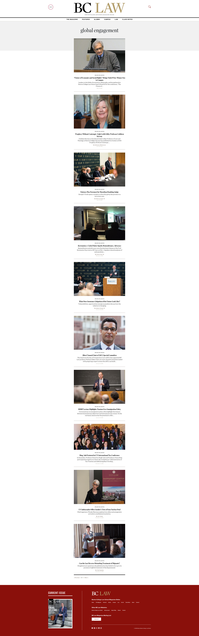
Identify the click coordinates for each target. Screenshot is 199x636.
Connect (137, 602)
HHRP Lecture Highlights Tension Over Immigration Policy (99, 409)
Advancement (107, 610)
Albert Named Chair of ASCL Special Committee (99, 355)
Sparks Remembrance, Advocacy (99, 246)
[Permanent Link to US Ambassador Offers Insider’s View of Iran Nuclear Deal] (99, 487)
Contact (124, 610)
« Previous (77, 577)
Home (93, 602)
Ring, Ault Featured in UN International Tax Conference (100, 455)
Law (116, 19)
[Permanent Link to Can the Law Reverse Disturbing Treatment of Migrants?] (99, 541)
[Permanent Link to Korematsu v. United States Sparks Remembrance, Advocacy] (99, 223)
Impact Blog (113, 610)
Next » (86, 577)
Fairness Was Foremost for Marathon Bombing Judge (99, 192)
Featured (86, 19)
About (133, 602)
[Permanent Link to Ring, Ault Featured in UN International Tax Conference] (99, 436)
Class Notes (127, 19)
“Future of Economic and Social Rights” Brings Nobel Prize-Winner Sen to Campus (99, 79)
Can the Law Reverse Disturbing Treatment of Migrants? (99, 563)
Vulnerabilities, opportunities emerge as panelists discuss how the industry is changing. (99, 305)
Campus (107, 19)
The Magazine (72, 19)
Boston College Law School (97, 610)
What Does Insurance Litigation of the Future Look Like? (99, 301)
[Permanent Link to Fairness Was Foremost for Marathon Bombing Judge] (99, 169)
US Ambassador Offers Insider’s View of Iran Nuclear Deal (99, 509)
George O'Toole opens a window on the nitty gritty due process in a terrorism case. (99, 195)
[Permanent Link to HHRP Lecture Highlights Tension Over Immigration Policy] (99, 386)
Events (122, 602)
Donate (119, 610)
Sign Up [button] (96, 619)
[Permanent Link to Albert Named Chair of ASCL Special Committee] (99, 332)
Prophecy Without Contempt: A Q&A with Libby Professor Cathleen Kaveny (99, 135)
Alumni (97, 19)
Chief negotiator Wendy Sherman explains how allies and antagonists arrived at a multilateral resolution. (99, 513)
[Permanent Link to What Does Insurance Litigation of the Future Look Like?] (99, 279)
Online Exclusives (99, 75)
